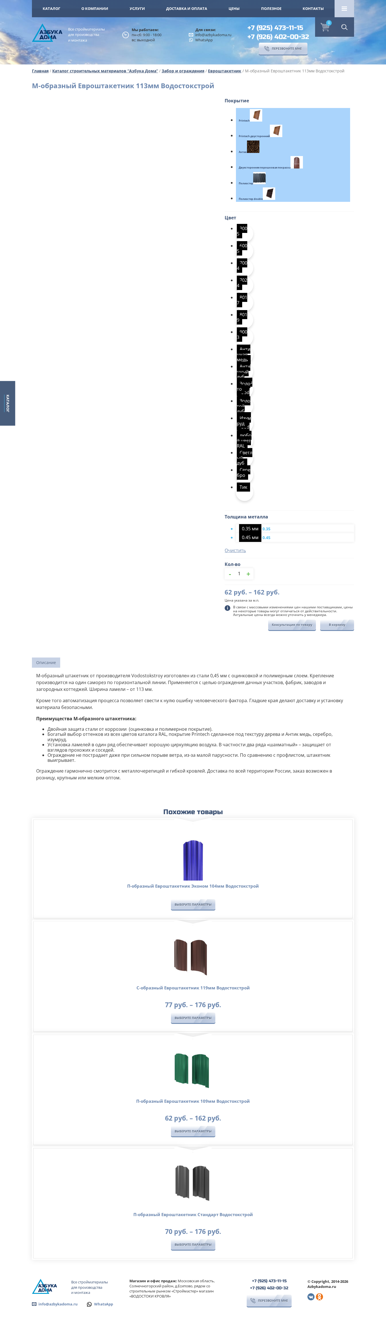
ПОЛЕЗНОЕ (271, 8)
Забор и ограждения (183, 70)
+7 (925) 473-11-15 (275, 28)
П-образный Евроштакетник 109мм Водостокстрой (193, 1101)
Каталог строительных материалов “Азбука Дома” (105, 70)
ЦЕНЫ (234, 8)
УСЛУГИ (137, 8)
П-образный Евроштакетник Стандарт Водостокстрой (193, 1214)
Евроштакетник (224, 70)
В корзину (337, 624)
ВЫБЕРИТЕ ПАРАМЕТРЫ (193, 904)
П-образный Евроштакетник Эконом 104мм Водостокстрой (193, 886)
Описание (46, 662)
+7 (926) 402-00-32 (278, 37)
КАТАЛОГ (51, 8)
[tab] (46, 663)
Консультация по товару (292, 624)
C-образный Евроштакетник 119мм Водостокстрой (193, 988)
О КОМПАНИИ (94, 8)
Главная (40, 70)
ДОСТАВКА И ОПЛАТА (186, 8)
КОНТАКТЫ (313, 8)
